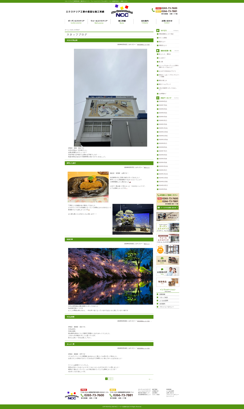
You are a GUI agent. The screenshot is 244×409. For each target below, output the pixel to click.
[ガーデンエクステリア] (76, 21)
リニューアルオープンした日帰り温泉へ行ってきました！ (169, 66)
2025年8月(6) (163, 147)
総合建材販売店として (144, 394)
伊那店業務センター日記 (143, 44)
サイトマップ (170, 396)
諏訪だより (147, 167)
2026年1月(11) (163, 128)
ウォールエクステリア (144, 391)
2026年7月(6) (163, 105)
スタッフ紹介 (163, 297)
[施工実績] (122, 21)
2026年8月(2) (163, 101)
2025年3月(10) (163, 166)
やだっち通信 (163, 37)
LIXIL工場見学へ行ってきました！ (168, 89)
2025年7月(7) (163, 151)
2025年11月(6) (163, 135)
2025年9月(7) (163, 143)
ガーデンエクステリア (144, 389)
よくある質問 (163, 300)
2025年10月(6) (163, 139)
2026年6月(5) (163, 109)
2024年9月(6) (163, 189)
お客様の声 (155, 391)
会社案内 (162, 304)
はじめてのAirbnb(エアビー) (167, 71)
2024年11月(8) (163, 181)
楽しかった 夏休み (165, 54)
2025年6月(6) (163, 155)
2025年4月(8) (163, 162)
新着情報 (162, 294)
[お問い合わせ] (167, 21)
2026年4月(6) (163, 116)
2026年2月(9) (163, 124)
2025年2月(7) (163, 170)
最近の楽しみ (163, 80)
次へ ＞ (150, 379)
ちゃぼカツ (162, 58)
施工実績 (154, 389)
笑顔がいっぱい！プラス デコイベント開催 (169, 75)
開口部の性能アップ (143, 393)
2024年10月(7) (163, 185)
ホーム (67, 30)
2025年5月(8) (163, 158)
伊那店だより (163, 45)
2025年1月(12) (163, 174)
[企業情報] (145, 21)
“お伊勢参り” (162, 93)
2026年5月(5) (163, 113)
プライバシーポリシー (166, 307)
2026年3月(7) (163, 120)
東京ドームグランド (165, 84)
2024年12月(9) (163, 177)
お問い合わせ (170, 393)
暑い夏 (161, 61)
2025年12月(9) (163, 132)
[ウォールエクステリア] (99, 21)
